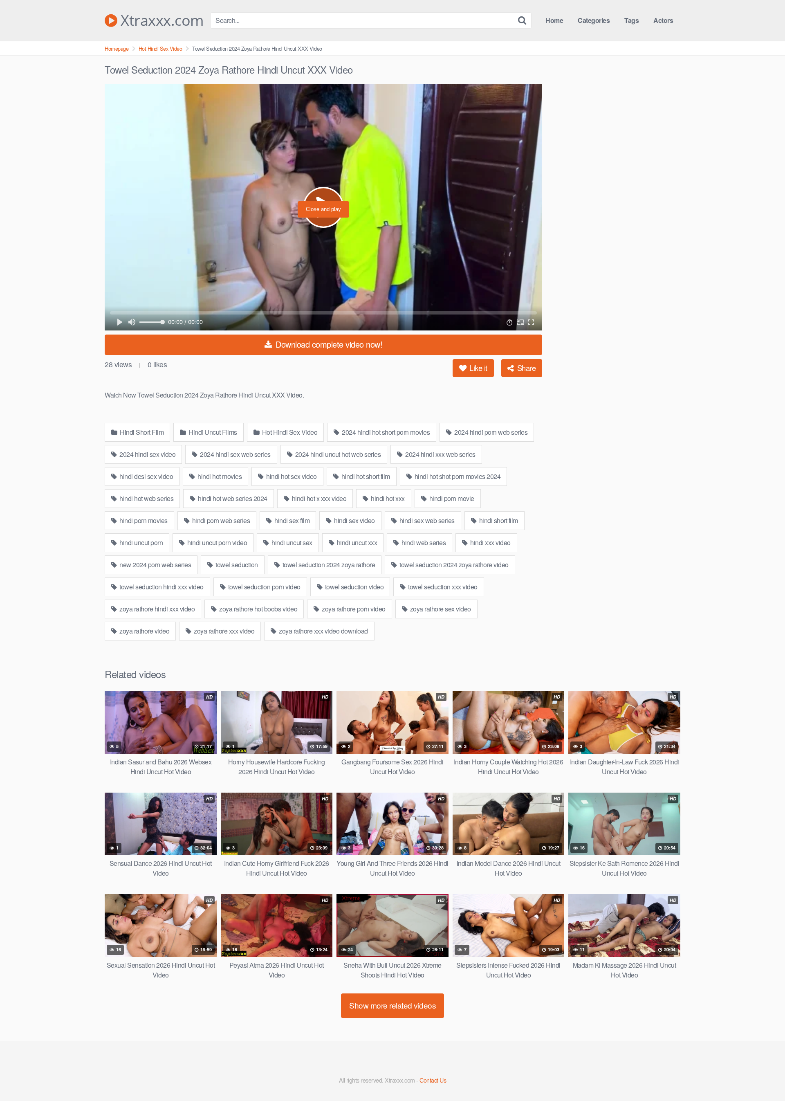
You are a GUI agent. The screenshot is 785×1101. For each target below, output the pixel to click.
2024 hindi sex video (147, 454)
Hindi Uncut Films (212, 432)
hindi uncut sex (291, 542)
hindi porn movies (143, 520)
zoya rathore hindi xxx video (156, 608)
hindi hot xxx (387, 498)
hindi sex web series (426, 520)
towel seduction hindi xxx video (161, 586)
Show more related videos (392, 1005)
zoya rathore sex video (439, 608)
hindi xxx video (490, 542)
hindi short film (498, 520)
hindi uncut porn (140, 542)
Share (525, 367)
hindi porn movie (451, 498)
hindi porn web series (220, 520)
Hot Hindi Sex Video (160, 48)
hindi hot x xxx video (318, 498)
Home (554, 20)
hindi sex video (354, 520)
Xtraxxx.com (160, 20)
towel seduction (236, 564)
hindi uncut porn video (216, 542)
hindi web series (423, 542)
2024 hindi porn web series (490, 432)
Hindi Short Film (141, 432)
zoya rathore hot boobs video (258, 608)
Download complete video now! (328, 344)
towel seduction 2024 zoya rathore (328, 564)
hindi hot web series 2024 (232, 498)
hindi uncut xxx (356, 542)
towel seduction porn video (264, 586)
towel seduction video (353, 586)
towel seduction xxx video (442, 586)
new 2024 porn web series (154, 564)
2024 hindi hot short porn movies (385, 432)
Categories (594, 20)
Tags (631, 20)
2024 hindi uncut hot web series (337, 454)
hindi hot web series (146, 498)
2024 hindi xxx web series (439, 454)
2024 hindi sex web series (235, 454)
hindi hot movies (219, 476)
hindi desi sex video (145, 476)
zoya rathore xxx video (224, 631)
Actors (663, 20)
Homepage (116, 48)
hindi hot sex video (291, 476)
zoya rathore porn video (353, 608)
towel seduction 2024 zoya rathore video (453, 564)
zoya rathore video (144, 631)
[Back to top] (762, 1075)
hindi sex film (291, 520)
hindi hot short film (365, 476)
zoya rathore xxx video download (323, 631)
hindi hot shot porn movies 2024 (456, 476)
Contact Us (432, 1080)
